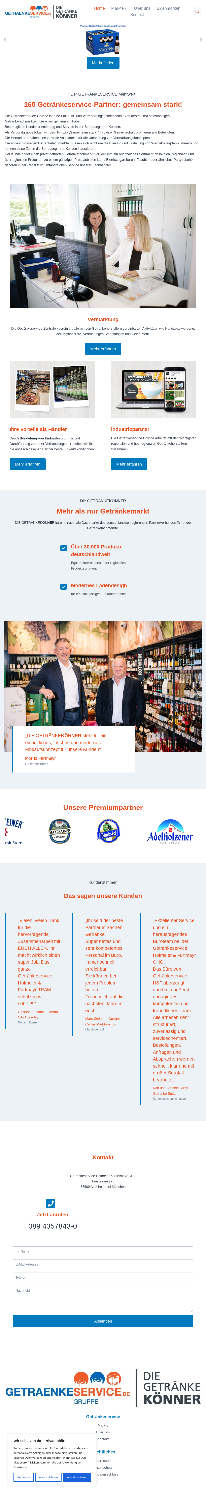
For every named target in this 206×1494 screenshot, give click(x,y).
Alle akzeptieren (77, 1477)
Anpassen (23, 1477)
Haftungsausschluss (103, 1474)
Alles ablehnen (48, 1477)
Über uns (142, 8)
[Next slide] (201, 40)
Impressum (103, 1461)
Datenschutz (103, 1468)
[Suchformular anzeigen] (197, 11)
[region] (52, 1460)
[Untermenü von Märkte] (119, 8)
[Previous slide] (5, 40)
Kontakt (137, 14)
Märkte (103, 1425)
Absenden (103, 1321)
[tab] (74, 848)
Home (99, 8)
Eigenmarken (168, 8)
